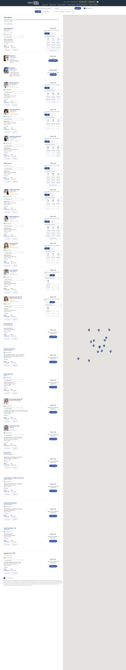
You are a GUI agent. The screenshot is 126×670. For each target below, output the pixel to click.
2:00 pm (48, 203)
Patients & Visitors (71, 4)
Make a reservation (53, 60)
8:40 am (48, 311)
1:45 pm (53, 235)
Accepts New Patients (46, 11)
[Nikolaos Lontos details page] (6, 85)
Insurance (56, 11)
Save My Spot (53, 74)
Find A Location (52, 4)
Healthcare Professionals (81, 4)
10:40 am (48, 123)
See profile (15, 49)
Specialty (67, 11)
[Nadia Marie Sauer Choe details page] (6, 299)
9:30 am (53, 45)
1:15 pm (48, 179)
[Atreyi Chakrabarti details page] (6, 112)
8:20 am (58, 203)
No (47, 33)
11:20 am (53, 203)
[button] (13, 37)
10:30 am (48, 99)
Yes (52, 33)
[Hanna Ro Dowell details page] (6, 219)
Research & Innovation (93, 4)
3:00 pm (53, 99)
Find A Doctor (45, 4)
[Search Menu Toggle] (97, 2)
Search (77, 8)
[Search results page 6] (13, 578)
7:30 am (48, 230)
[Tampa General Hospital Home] (33, 3)
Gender (72, 11)
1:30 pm (48, 42)
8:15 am (53, 257)
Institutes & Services (61, 4)
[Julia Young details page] (6, 246)
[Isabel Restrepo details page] (6, 428)
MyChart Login (83, 1)
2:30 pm (48, 45)
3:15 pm (53, 102)
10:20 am (48, 284)
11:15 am (58, 47)
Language (62, 11)
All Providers (37, 11)
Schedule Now (92, 1)
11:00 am (53, 150)
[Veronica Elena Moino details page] (6, 139)
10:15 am (53, 47)
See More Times (54, 50)
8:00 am (48, 96)
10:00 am (58, 96)
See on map (7, 49)
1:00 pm (53, 96)
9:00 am (53, 42)
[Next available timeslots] (61, 39)
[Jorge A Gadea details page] (6, 272)
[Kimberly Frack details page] (6, 192)
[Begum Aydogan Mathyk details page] (6, 401)
